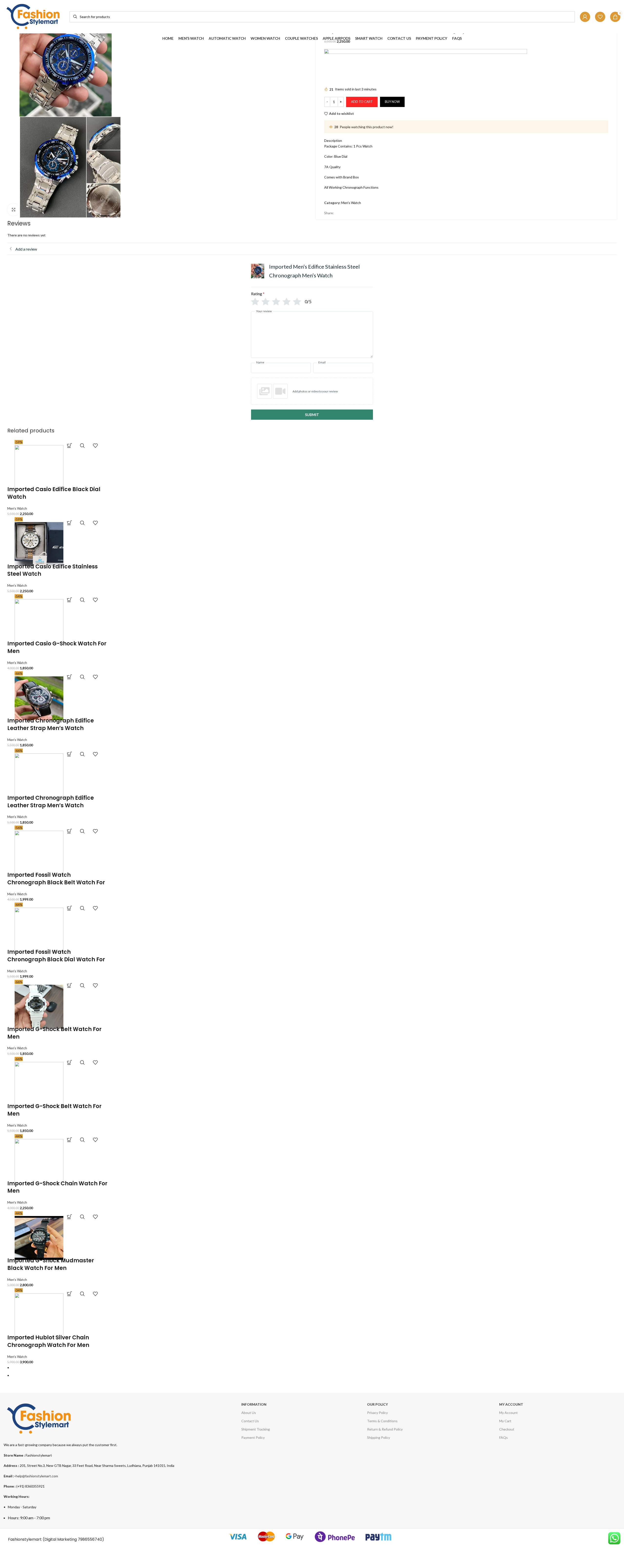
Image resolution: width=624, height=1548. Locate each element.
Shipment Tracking (255, 1429)
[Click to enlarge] (13, 210)
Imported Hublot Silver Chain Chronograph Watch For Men (48, 1341)
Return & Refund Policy (385, 1429)
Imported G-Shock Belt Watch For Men (54, 1033)
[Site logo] (34, 16)
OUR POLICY (377, 1404)
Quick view (82, 445)
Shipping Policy (378, 1437)
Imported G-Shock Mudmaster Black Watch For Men (50, 1264)
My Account (508, 1413)
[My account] (585, 17)
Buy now (392, 102)
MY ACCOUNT (511, 1404)
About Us (248, 1413)
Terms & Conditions (382, 1421)
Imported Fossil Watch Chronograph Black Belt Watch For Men (56, 882)
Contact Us (250, 1421)
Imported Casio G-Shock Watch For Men (57, 647)
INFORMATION (253, 1404)
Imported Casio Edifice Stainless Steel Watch (52, 570)
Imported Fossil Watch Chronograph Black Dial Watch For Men (56, 959)
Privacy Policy (377, 1413)
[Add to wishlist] (95, 445)
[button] (69, 445)
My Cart (505, 1421)
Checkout (506, 1429)
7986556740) (91, 1539)
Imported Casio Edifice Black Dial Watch (53, 493)
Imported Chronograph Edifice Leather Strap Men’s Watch (50, 724)
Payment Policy (253, 1437)
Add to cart (362, 102)
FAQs (503, 1437)
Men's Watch (351, 203)
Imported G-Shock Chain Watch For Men (57, 1187)
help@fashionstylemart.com (37, 1476)
